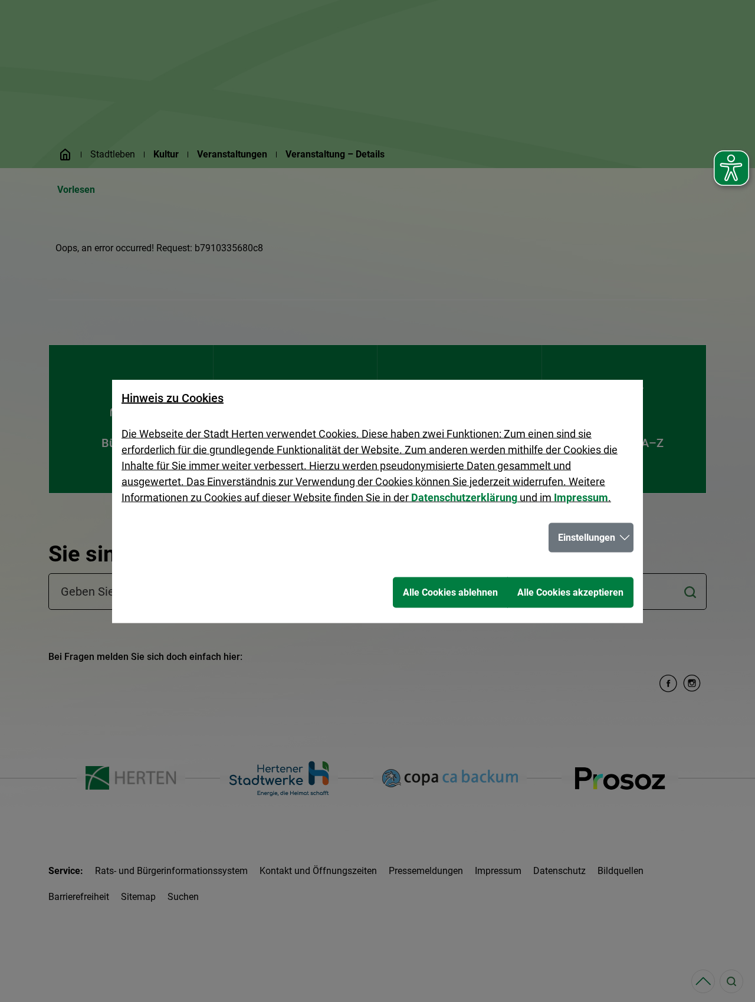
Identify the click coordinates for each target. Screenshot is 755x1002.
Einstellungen (586, 537)
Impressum (581, 497)
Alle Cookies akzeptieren (570, 591)
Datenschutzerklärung (464, 497)
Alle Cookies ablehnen (450, 591)
